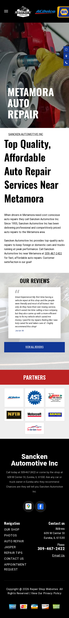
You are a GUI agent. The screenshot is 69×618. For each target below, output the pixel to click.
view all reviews (34, 347)
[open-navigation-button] (6, 11)
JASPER (10, 547)
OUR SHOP (11, 529)
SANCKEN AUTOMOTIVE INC (25, 134)
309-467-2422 (53, 253)
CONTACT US (14, 558)
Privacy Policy (52, 593)
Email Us (58, 555)
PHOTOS (10, 535)
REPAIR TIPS (13, 553)
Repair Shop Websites (44, 589)
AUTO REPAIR (14, 541)
